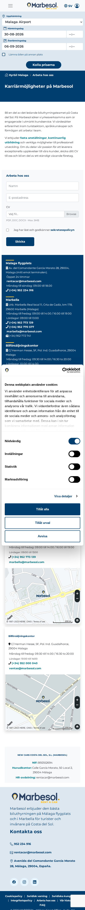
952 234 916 (22, 844)
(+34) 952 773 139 (20, 322)
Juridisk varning (37, 896)
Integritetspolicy (21, 900)
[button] (68, 5)
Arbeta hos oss (46, 900)
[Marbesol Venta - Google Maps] (42, 702)
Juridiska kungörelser (66, 896)
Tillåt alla (42, 509)
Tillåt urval (42, 523)
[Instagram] (24, 882)
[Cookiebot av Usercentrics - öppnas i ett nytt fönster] (62, 370)
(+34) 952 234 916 (20, 290)
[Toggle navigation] (10, 5)
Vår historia (67, 900)
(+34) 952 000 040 (25, 663)
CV (8, 207)
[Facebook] (14, 882)
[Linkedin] (35, 882)
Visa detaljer (63, 496)
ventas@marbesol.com (25, 668)
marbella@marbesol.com (24, 331)
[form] (34, 34)
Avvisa (42, 536)
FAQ (42, 904)
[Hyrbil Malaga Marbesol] (42, 6)
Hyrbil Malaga (18, 75)
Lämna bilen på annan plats (26, 54)
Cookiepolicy (13, 896)
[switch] (74, 454)
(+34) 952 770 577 (21, 326)
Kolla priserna (44, 65)
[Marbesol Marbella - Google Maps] (42, 596)
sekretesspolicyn (62, 229)
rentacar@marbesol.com (23, 281)
